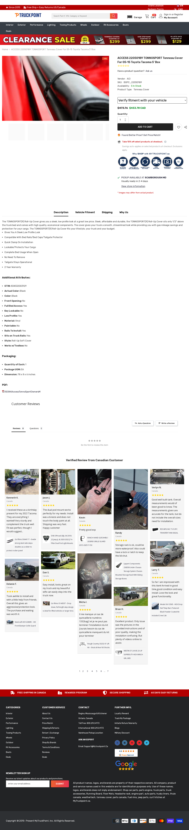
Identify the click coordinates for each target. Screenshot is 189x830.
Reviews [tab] (16, 428)
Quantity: (122, 114)
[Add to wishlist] (178, 127)
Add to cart (145, 127)
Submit (60, 783)
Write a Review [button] (168, 423)
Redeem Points (156, 9)
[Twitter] (146, 742)
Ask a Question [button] (144, 423)
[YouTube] (139, 742)
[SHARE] (184, 127)
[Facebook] (117, 742)
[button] (134, 16)
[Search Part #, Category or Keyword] (84, 16)
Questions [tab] (34, 428)
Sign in (168, 14)
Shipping (107, 212)
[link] (28, 693)
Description (61, 212)
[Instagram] (124, 742)
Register (178, 14)
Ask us (149, 71)
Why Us (123, 212)
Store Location (156, 5)
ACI (128, 78)
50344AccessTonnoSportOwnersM (22, 391)
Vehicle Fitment (85, 212)
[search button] (113, 16)
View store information (133, 186)
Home (5, 49)
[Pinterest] (132, 742)
